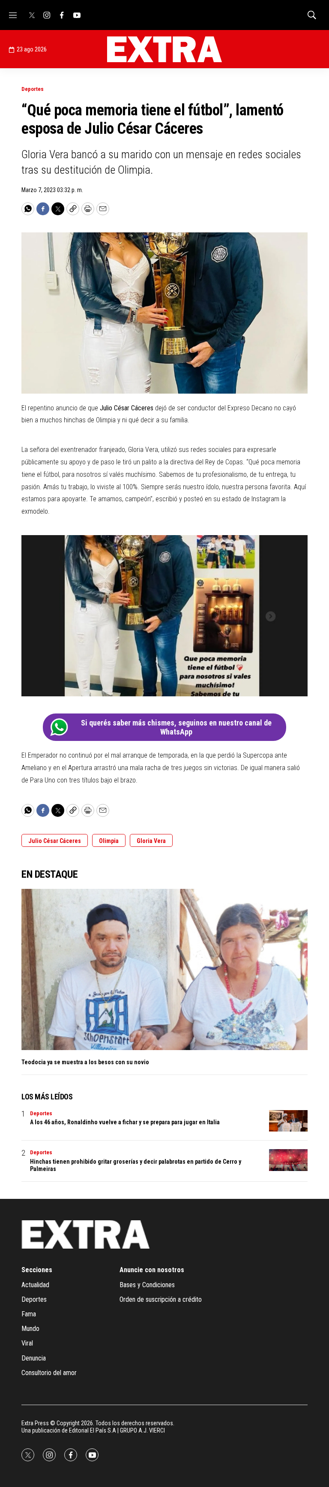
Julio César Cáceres (54, 840)
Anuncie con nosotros (152, 1270)
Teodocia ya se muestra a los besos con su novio (85, 1062)
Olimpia (109, 840)
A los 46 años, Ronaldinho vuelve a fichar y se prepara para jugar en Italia (125, 1122)
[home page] (164, 49)
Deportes (32, 89)
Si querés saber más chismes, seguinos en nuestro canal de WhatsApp (176, 727)
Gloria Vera (151, 840)
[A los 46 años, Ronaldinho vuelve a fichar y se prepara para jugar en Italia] (288, 1121)
